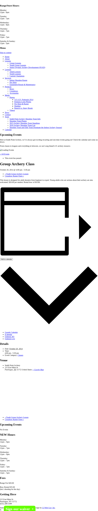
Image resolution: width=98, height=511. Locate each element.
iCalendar (8, 334)
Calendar (8, 130)
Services (8, 78)
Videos (12, 110)
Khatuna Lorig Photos (22, 102)
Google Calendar (11, 332)
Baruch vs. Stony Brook (23, 108)
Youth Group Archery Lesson (16, 174)
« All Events (4, 154)
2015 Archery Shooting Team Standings (25, 123)
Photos (12, 97)
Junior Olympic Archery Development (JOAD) (27, 67)
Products (8, 87)
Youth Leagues (15, 74)
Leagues (8, 70)
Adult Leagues (15, 72)
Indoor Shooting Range (18, 80)
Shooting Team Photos (18, 121)
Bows (12, 89)
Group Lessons (15, 63)
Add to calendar (6, 259)
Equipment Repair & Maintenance (22, 85)
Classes (20, 355)
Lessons (8, 61)
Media (7, 95)
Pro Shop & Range (21, 104)
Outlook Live (10, 339)
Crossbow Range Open (14, 176)
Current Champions (17, 76)
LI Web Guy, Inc (48, 508)
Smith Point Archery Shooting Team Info (25, 119)
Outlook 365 (9, 337)
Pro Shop (13, 82)
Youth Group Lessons (18, 65)
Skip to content (5, 53)
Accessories (14, 93)
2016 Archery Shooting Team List (22, 125)
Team (7, 117)
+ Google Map (38, 370)
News (7, 112)
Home (7, 57)
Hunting (17, 106)
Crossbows (14, 91)
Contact (8, 115)
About (7, 59)
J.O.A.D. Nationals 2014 (23, 100)
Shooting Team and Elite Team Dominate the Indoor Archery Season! (36, 127)
